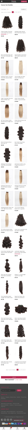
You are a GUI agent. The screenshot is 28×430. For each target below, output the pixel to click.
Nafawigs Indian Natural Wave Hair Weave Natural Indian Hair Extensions (20, 33)
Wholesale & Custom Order (6, 403)
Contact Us (11, 405)
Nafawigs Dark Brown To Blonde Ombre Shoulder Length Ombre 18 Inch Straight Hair (6, 187)
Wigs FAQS (3, 406)
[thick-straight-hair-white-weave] (21, 67)
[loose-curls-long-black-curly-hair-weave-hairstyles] (21, 220)
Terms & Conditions (18, 405)
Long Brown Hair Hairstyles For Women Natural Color (20, 362)
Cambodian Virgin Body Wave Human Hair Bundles (20, 252)
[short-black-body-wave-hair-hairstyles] (7, 265)
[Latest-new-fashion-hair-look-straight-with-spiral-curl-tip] (7, 331)
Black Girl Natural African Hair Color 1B (6, 142)
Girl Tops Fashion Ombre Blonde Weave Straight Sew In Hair (7, 121)
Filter (22, 9)
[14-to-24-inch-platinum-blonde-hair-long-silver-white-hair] (21, 198)
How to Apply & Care (12, 413)
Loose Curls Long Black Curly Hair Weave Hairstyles (21, 230)
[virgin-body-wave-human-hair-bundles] (21, 242)
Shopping (7, 397)
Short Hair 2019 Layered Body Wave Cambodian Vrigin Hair (6, 276)
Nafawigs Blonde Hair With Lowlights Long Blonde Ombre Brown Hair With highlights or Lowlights (20, 187)
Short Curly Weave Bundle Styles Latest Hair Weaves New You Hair (20, 319)
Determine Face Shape (21, 413)
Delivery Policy (13, 397)
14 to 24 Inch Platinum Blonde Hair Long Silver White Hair (19, 209)
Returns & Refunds (5, 405)
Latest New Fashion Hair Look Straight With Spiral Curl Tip (7, 341)
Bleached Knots (4, 413)
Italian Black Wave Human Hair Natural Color (6, 362)
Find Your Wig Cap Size (11, 411)
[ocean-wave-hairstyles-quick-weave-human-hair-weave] (7, 242)
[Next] (20, 12)
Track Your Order (16, 403)
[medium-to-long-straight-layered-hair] (21, 265)
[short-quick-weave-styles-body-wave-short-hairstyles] (7, 309)
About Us (3, 397)
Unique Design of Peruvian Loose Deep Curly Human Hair (6, 33)
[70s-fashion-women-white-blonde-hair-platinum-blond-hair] (7, 220)
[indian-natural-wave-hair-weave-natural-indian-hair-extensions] (21, 22)
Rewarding (3, 398)
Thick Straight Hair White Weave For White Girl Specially (20, 78)
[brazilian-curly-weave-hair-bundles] (21, 46)
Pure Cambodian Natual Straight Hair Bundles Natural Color (7, 297)
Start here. (18, 379)
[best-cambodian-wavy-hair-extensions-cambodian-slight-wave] (7, 46)
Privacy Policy (23, 397)
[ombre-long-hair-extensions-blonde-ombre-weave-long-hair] (7, 67)
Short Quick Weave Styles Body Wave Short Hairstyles (7, 319)
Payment (18, 397)
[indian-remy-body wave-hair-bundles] (21, 133)
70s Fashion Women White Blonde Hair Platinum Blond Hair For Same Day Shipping (7, 230)
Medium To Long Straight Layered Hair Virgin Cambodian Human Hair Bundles (20, 276)
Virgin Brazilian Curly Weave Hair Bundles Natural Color (20, 55)
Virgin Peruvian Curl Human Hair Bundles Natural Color (20, 340)
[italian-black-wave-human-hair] (7, 353)
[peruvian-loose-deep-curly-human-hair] (7, 22)
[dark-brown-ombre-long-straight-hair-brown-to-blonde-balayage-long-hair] (21, 155)
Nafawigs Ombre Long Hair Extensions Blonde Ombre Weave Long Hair (7, 78)
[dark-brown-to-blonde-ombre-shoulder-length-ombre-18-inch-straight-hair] (7, 177)
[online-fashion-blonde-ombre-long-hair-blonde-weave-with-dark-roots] (21, 89)
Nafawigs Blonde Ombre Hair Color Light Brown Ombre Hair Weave (7, 209)
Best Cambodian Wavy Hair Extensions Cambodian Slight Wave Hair (7, 56)
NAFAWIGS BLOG (18, 420)
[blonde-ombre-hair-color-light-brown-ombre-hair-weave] (7, 198)
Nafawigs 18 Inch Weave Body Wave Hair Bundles (6, 164)
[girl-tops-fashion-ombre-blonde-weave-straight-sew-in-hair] (7, 111)
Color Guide (3, 411)
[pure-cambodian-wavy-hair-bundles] (7, 287)
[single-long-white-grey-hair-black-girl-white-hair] (7, 89)
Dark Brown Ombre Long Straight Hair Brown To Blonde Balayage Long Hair (20, 165)
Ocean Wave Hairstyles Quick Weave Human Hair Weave (7, 252)
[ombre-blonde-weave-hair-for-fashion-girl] (21, 111)
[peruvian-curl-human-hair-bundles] (21, 331)
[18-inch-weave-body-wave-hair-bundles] (7, 155)
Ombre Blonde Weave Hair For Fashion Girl (20, 121)
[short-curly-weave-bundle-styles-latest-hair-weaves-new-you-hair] (21, 309)
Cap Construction (19, 411)
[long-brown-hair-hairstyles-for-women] (21, 353)
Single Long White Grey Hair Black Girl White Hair (7, 99)
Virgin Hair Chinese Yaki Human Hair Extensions (19, 297)
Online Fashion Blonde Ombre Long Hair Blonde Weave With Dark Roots (20, 100)
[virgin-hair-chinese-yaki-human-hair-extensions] (21, 287)
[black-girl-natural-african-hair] (7, 133)
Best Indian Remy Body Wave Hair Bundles (20, 142)
